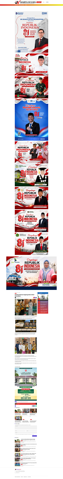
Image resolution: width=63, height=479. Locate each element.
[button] (46, 2)
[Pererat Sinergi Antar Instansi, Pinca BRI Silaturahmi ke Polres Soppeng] (25, 411)
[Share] (36, 297)
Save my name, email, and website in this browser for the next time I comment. (25, 434)
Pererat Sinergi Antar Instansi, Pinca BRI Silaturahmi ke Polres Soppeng (24, 414)
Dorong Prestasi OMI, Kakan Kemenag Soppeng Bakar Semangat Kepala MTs (33, 421)
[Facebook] (32, 406)
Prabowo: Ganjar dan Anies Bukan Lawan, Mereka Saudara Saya (43, 304)
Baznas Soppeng (19, 401)
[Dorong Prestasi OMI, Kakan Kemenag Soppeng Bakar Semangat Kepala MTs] (33, 418)
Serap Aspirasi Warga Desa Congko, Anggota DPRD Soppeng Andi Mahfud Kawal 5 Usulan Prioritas (18, 421)
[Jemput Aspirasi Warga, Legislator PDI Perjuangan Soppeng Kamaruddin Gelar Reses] (25, 418)
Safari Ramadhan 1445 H (25, 401)
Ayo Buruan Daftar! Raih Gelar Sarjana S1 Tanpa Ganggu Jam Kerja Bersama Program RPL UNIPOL (18, 414)
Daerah (15, 293)
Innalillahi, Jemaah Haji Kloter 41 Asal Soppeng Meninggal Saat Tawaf (43, 302)
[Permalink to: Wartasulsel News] (15, 297)
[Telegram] (35, 406)
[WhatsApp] (36, 406)
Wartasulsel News (18, 297)
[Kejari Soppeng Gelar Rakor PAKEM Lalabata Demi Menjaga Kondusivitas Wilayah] (33, 411)
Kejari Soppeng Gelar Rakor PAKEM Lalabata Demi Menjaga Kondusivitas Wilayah (33, 414)
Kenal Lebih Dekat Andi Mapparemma (43, 306)
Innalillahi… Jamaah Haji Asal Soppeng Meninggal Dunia (43, 311)
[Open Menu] (47, 2)
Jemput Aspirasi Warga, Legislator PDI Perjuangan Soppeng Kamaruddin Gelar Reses (25, 421)
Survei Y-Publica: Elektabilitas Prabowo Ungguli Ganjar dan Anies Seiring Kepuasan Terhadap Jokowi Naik (43, 309)
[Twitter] (33, 406)
